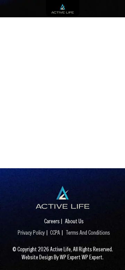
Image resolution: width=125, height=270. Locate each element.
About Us (74, 221)
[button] (113, 254)
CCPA (55, 232)
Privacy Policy (31, 232)
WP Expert (92, 257)
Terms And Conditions (88, 232)
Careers (52, 221)
